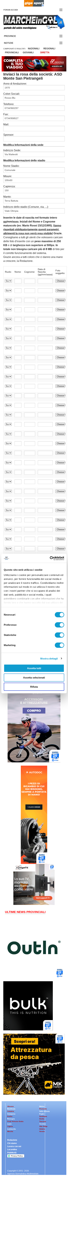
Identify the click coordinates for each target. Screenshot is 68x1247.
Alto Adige (43, 1126)
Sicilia (41, 1119)
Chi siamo (12, 1143)
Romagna (11, 1119)
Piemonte (43, 1109)
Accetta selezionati (34, 677)
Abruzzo (10, 1106)
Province (14, 36)
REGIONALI (49, 48)
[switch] (59, 625)
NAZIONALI (33, 48)
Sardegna (43, 1116)
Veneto (42, 1131)
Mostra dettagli (49, 658)
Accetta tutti (34, 668)
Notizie (12, 43)
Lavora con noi (14, 1146)
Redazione (12, 1140)
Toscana (42, 1121)
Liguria (10, 1126)
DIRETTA (44, 52)
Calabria (10, 1111)
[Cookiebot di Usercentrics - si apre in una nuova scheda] (49, 558)
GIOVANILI (28, 52)
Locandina (12, 1149)
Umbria (42, 1129)
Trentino (42, 1124)
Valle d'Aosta (44, 1111)
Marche (10, 1131)
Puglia (41, 1114)
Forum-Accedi (14, 10)
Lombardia (11, 1129)
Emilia (9, 1116)
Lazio (9, 1124)
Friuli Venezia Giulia (15, 1121)
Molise (42, 1106)
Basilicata (11, 1109)
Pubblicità (12, 1152)
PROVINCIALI (12, 52)
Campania (11, 1114)
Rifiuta (34, 686)
